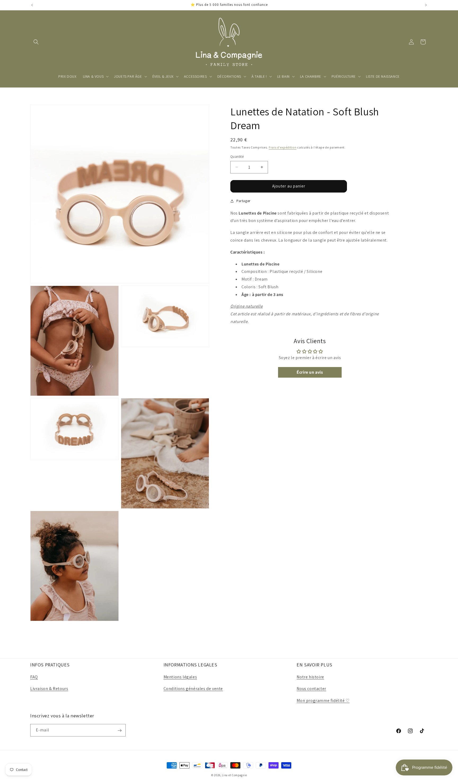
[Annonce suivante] (426, 5)
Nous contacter (311, 689)
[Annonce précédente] (32, 5)
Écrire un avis (310, 372)
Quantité (237, 156)
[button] (36, 42)
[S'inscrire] (119, 730)
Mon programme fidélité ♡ (323, 700)
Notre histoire (310, 677)
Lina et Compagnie (234, 775)
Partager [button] (243, 200)
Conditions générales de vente (193, 689)
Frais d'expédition (283, 147)
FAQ (34, 677)
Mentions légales (180, 677)
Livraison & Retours (49, 689)
